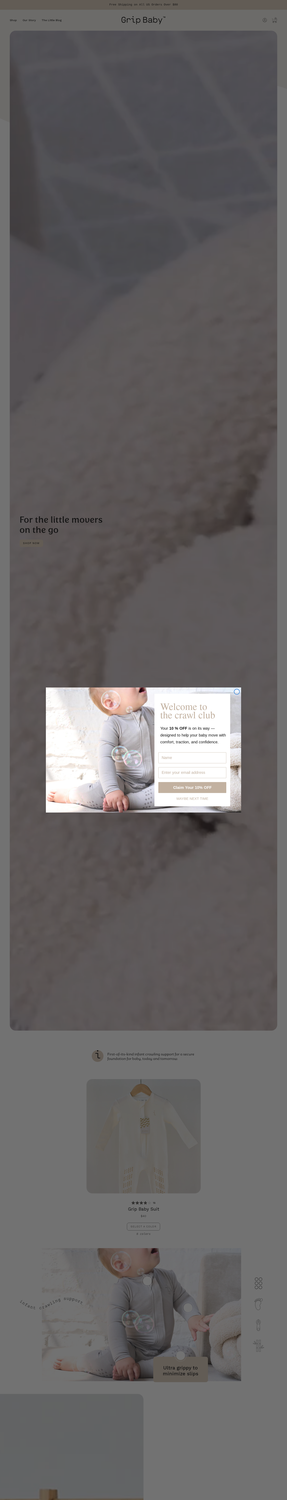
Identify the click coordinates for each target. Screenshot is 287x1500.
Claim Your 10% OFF (192, 787)
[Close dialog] (237, 692)
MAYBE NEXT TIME (192, 798)
